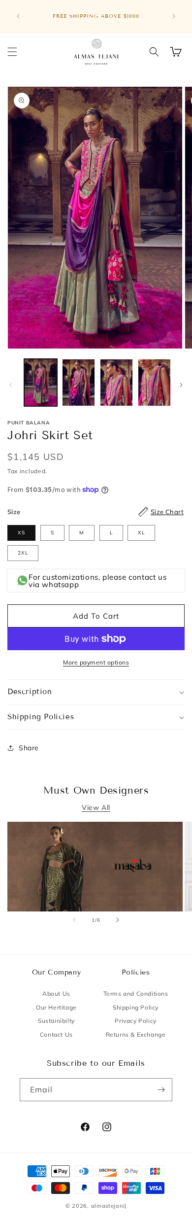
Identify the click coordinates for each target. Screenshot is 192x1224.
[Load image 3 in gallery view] (116, 382)
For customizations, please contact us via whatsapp (97, 580)
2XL (23, 553)
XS (21, 532)
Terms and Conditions (135, 993)
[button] (12, 52)
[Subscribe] (161, 1089)
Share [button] (29, 747)
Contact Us (56, 1034)
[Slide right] (181, 385)
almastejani (108, 1205)
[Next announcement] (174, 16)
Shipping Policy (136, 1007)
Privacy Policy (135, 1020)
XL (141, 532)
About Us (56, 993)
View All (96, 807)
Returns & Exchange (136, 1034)
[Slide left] (11, 385)
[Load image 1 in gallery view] (40, 382)
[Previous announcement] (18, 16)
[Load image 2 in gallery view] (78, 382)
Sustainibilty (56, 1020)
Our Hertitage (56, 1007)
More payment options (96, 662)
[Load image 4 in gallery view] (154, 382)
